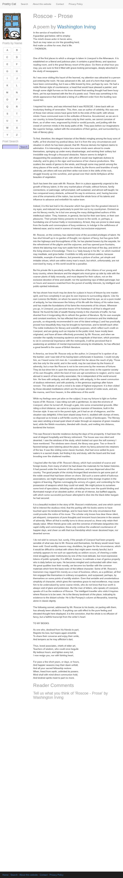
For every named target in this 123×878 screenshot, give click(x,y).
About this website (42, 4)
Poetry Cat (9, 4)
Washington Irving (76, 26)
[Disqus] (77, 744)
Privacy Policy (76, 4)
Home (5, 875)
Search (24, 4)
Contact (60, 4)
